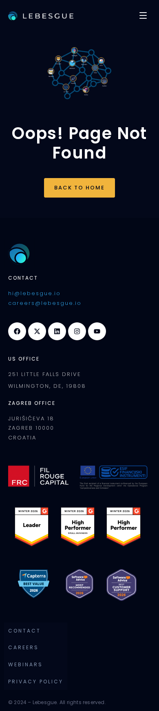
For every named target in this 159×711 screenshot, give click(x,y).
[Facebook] (17, 331)
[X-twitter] (37, 331)
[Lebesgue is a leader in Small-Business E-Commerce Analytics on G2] (78, 526)
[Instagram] (77, 331)
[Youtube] (97, 331)
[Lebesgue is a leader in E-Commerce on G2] (123, 526)
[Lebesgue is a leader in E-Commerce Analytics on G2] (32, 526)
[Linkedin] (57, 331)
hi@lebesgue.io (34, 293)
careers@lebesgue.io (45, 303)
